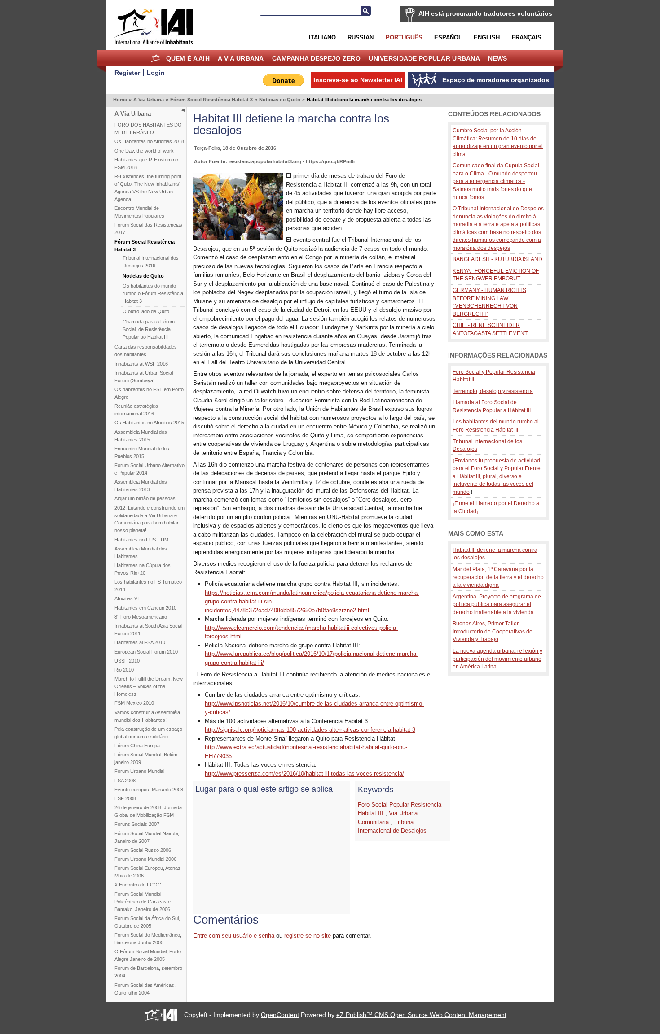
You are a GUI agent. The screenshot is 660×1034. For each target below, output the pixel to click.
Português (404, 37)
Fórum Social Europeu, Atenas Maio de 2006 (147, 871)
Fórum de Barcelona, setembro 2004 (148, 971)
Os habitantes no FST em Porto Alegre (149, 393)
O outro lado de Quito (146, 311)
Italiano (322, 37)
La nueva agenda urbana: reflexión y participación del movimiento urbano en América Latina (497, 658)
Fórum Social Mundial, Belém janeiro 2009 (145, 758)
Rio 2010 (124, 669)
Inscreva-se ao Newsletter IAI (357, 79)
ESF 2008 (125, 798)
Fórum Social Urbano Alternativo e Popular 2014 (149, 469)
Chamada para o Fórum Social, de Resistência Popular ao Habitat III (149, 329)
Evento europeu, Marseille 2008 (148, 789)
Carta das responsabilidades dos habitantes (145, 350)
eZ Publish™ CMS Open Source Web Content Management (421, 1014)
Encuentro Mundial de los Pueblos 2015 (141, 452)
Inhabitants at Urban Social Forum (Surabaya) (143, 376)
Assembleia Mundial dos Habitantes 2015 (140, 435)
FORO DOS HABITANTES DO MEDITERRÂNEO (148, 128)
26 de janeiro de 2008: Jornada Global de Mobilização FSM (148, 811)
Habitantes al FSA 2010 (139, 642)
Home (155, 58)
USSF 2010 (127, 660)
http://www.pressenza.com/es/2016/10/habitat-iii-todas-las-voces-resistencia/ (304, 773)
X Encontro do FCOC (137, 884)
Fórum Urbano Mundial (139, 771)
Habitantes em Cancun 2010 (145, 608)
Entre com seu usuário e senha (233, 935)
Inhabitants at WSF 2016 (141, 363)
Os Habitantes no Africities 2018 (149, 141)
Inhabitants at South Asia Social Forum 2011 (148, 629)
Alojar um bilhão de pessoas (145, 498)
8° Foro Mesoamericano (140, 617)
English (487, 37)
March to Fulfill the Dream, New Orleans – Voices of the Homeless (148, 686)
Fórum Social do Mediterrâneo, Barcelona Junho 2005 (147, 938)
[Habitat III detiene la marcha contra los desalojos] (238, 238)
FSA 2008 (125, 780)
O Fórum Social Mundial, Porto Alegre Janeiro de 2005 (147, 955)
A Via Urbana (241, 58)
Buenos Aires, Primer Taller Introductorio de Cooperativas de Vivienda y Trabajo (492, 631)
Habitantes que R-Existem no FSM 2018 (146, 163)
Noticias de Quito (279, 99)
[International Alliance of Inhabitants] (153, 26)
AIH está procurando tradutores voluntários (485, 13)
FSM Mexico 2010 (134, 703)
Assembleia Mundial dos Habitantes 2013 (140, 485)
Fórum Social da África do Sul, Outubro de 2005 (147, 922)
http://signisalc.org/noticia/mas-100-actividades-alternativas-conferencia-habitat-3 (310, 729)
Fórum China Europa (137, 745)
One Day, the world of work (144, 150)
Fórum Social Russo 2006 (142, 850)
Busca (365, 10)
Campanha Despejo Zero (316, 58)
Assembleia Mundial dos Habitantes (140, 552)
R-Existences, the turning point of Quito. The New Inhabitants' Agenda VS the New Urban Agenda (147, 188)
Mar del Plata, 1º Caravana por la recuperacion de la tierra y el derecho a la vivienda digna (498, 577)
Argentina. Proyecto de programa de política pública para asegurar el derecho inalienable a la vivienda (497, 604)
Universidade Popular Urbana (424, 58)
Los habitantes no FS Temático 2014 (148, 585)
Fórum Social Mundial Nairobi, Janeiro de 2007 (146, 837)
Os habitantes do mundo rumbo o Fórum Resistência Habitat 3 (153, 293)
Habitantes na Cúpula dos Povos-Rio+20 (142, 569)
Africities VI (126, 598)
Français (526, 37)
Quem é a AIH (188, 58)
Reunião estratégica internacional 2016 (136, 409)
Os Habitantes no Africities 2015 (149, 422)
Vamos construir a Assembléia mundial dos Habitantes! (147, 716)
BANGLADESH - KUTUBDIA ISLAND (497, 259)
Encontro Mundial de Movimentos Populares (139, 211)
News (497, 58)
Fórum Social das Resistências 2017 (148, 228)
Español (448, 37)
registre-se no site (307, 935)
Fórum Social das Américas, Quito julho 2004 (145, 988)
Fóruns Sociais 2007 (136, 824)
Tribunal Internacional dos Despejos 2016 (151, 261)
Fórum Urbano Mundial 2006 (145, 859)
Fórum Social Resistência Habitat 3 (211, 99)
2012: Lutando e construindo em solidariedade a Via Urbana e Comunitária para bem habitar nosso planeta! (149, 519)
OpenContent (280, 1014)
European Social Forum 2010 (146, 651)
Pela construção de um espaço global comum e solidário (148, 732)
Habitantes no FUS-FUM (141, 539)
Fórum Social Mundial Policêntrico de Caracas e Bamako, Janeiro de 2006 (142, 901)
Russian (361, 37)
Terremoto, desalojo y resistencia (493, 391)
